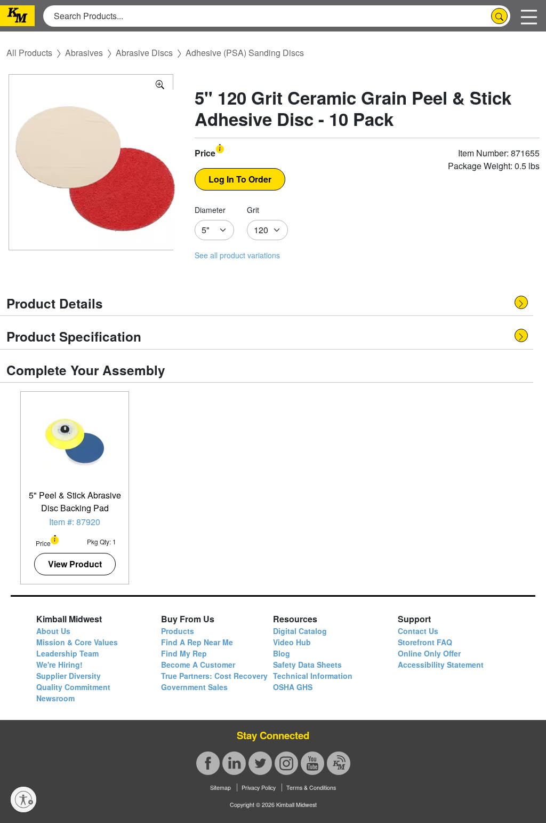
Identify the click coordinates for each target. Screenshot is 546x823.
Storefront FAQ (425, 642)
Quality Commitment (73, 687)
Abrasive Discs (144, 52)
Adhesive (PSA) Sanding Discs (245, 52)
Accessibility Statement (441, 664)
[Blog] (338, 763)
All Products (29, 52)
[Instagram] (286, 763)
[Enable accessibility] (23, 799)
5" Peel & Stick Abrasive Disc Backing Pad (75, 501)
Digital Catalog (300, 631)
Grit (253, 209)
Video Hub (292, 642)
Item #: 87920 (74, 522)
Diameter (210, 209)
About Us (53, 631)
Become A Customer (198, 664)
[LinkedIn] (234, 763)
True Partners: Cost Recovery (214, 675)
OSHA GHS (292, 687)
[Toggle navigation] (529, 15)
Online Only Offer (429, 653)
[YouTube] (312, 763)
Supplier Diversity (68, 675)
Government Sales (194, 687)
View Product (75, 564)
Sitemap (220, 788)
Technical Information (312, 675)
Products (177, 631)
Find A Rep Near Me (197, 642)
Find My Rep (184, 653)
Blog (281, 653)
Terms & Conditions (311, 788)
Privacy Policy (259, 788)
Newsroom (55, 698)
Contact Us (418, 631)
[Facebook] (208, 763)
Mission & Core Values (77, 642)
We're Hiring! (59, 664)
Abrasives (84, 52)
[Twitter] (260, 763)
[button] (220, 148)
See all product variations (237, 255)
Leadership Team (67, 653)
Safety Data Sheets (307, 664)
